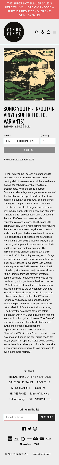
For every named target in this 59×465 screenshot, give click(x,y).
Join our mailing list (29, 409)
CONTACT (41, 388)
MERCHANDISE (21, 388)
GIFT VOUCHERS (39, 399)
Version (7, 135)
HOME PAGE (18, 393)
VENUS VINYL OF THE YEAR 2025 (29, 376)
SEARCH (29, 371)
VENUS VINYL (20, 454)
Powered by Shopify (41, 454)
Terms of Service (39, 393)
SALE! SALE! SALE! (21, 382)
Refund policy (17, 399)
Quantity (45, 135)
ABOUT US (43, 382)
